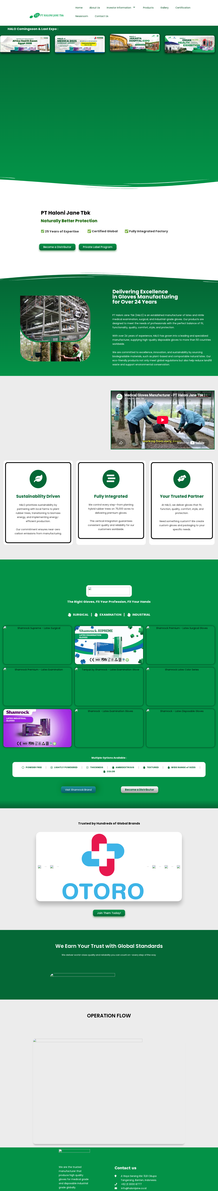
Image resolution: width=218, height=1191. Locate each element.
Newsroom (81, 16)
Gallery (164, 7)
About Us (94, 7)
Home (79, 7)
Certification (182, 7)
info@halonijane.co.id (131, 1188)
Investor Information (119, 7)
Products (148, 7)
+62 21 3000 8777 (129, 1184)
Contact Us (101, 16)
